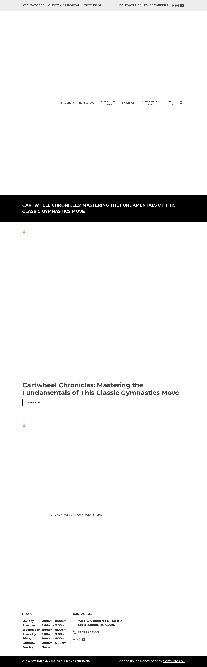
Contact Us (129, 5)
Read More (34, 402)
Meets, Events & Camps (150, 102)
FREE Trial (93, 5)
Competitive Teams (108, 102)
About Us (171, 102)
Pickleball (128, 103)
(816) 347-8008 (33, 5)
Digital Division (174, 661)
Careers (161, 5)
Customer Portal (64, 5)
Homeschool (86, 103)
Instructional (67, 103)
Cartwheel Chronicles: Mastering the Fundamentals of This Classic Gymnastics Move (100, 389)
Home (52, 515)
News (146, 5)
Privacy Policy (82, 515)
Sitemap (98, 515)
